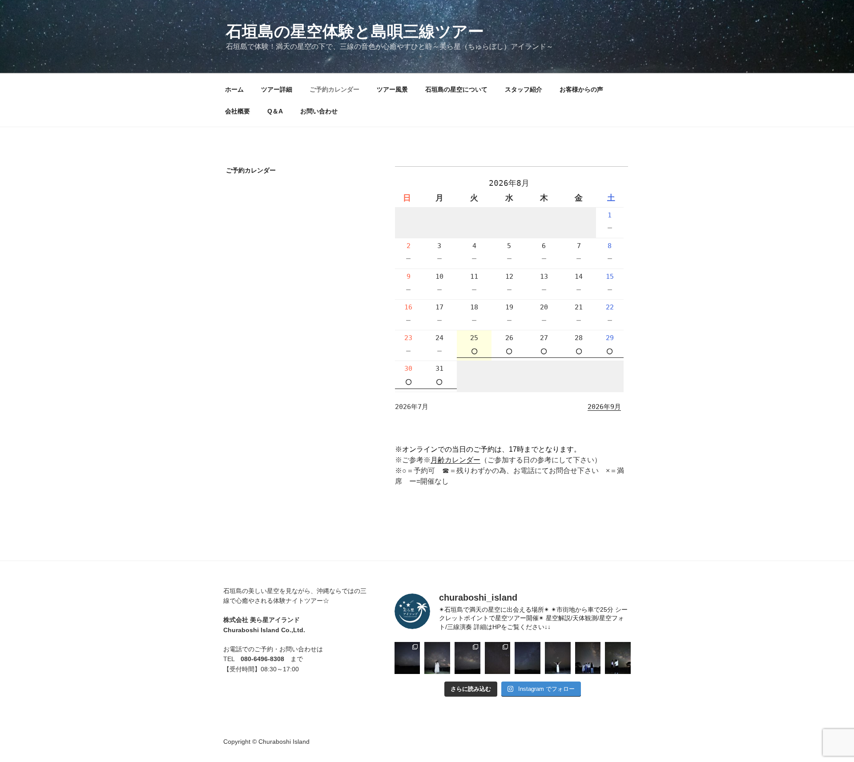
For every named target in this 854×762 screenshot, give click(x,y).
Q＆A (275, 111)
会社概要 (237, 111)
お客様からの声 (581, 89)
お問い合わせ (319, 111)
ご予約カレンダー (334, 89)
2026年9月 (604, 407)
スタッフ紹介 (523, 89)
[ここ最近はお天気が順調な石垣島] (498, 658)
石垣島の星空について (456, 89)
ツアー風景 (392, 89)
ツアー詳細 (276, 89)
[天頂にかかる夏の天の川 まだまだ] (588, 658)
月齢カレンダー (455, 460)
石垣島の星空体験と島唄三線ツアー (355, 31)
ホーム (234, 89)
